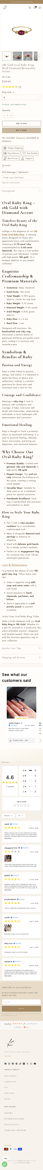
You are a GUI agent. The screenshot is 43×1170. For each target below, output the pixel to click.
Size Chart (9, 1093)
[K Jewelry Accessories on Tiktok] (20, 1064)
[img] (10, 87)
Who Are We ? (10, 1076)
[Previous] (5, 2)
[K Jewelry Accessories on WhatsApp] (31, 1064)
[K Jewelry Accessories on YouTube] (35, 1064)
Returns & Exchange (14, 1119)
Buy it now (21, 130)
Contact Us (10, 1082)
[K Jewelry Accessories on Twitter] (27, 1064)
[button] (30, 770)
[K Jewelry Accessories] (5, 7)
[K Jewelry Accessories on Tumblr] (24, 1064)
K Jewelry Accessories (23, 1160)
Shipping (20, 137)
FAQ (6, 1087)
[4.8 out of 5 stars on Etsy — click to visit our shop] (17, 1024)
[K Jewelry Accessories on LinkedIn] (13, 1064)
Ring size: (8, 92)
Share (8, 165)
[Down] (39, 56)
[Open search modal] (30, 7)
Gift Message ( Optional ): (15, 172)
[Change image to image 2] (17, 56)
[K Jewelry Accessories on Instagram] (9, 1064)
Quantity (6, 110)
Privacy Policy (11, 1125)
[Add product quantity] (11, 115)
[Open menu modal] (39, 7)
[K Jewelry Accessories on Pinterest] (16, 1064)
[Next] (37, 2)
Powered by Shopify (24, 1162)
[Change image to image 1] (6, 56)
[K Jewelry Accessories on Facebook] (5, 1064)
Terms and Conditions (15, 1130)
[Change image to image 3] (27, 56)
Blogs (7, 1099)
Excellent (8, 1024)
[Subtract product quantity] (4, 115)
